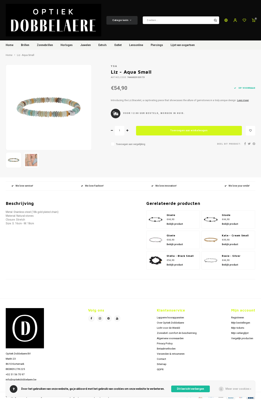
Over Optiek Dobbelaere (170, 323)
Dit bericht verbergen (190, 389)
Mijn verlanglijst (240, 333)
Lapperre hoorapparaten (170, 318)
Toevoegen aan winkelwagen (189, 130)
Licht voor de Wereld (168, 328)
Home (9, 45)
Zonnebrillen (45, 45)
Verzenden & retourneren (171, 354)
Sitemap (161, 364)
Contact (161, 359)
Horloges (67, 45)
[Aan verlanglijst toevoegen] (250, 130)
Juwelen (85, 45)
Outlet (118, 45)
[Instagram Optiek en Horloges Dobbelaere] (100, 318)
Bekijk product (175, 224)
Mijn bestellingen (240, 323)
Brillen (25, 45)
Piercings (157, 45)
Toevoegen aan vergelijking (130, 144)
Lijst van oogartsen (183, 45)
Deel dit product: (229, 144)
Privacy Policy (165, 343)
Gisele (171, 215)
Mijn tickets (237, 328)
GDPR (160, 369)
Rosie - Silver (231, 255)
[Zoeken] (215, 20)
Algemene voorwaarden (170, 338)
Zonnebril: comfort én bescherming (177, 333)
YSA (114, 66)
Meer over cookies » (238, 389)
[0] (253, 20)
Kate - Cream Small (235, 235)
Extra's (102, 45)
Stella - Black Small (180, 255)
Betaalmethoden (166, 349)
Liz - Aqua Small (25, 55)
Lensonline (136, 45)
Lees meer (243, 100)
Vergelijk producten (242, 338)
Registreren (237, 318)
